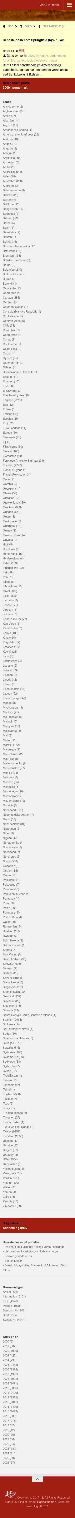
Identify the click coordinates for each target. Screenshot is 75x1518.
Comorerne (10, 335)
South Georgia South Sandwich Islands (28, 1015)
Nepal (7, 819)
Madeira (8, 712)
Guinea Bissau (12, 535)
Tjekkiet (8, 1099)
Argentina (9, 157)
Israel (7, 591)
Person (8, 1306)
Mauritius (9, 758)
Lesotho (8, 665)
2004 (6, 1360)
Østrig (7, 870)
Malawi (7, 721)
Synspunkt (10, 1319)
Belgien (8, 218)
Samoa (8, 949)
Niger (6, 833)
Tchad (7, 1089)
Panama (8, 889)
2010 (6, 1388)
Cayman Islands (13, 307)
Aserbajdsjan (11, 171)
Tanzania (9, 1085)
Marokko (9, 744)
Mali (6, 735)
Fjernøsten (10, 456)
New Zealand (11, 824)
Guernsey (9, 526)
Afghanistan (10, 111)
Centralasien (11, 316)
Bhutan (7, 237)
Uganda (8, 1140)
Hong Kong (10, 553)
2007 (6, 1374)
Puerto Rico (10, 917)
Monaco (8, 782)
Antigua (8, 153)
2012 (6, 1397)
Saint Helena (11, 940)
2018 (6, 1425)
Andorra (8, 139)
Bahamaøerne (12, 190)
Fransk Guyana (13, 470)
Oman (7, 875)
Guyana (8, 540)
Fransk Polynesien (15, 474)
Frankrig (8, 465)
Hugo (36, 1506)
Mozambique (11, 800)
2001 (6, 1346)
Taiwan (7, 1080)
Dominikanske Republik (18, 372)
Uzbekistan (10, 1164)
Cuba (6, 353)
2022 (6, 1444)
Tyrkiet (7, 1131)
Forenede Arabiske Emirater (21, 460)
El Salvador (10, 390)
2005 (6, 1365)
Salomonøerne (12, 945)
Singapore (9, 987)
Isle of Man (10, 586)
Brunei (7, 265)
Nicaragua (10, 828)
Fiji (5, 442)
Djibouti (8, 367)
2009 (6, 1383)
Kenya (7, 633)
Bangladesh (10, 209)
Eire (6, 386)
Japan (7, 605)
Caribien (8, 302)
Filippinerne (10, 446)
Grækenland (11, 502)
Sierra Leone (11, 982)
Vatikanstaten (12, 1168)
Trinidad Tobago (13, 1113)
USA (10, 26)
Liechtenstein (11, 689)
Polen (7, 908)
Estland (8, 414)
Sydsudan (9, 1066)
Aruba (7, 167)
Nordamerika (11, 842)
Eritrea (7, 409)
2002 (6, 1351)
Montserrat (10, 796)
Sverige (8, 1043)
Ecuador (8, 376)
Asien (7, 176)
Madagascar (11, 707)
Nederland (10, 810)
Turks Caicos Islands (16, 1127)
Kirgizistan (10, 642)
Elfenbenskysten (14, 395)
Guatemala (10, 521)
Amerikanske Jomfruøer (18, 134)
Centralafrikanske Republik (20, 311)
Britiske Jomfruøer (15, 260)
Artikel (7, 1292)
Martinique (10, 749)
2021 (6, 1439)
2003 (6, 1355)
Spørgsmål (10, 1310)
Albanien (8, 120)
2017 (6, 1420)
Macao (7, 703)
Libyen (7, 684)
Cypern (8, 358)
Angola (7, 144)
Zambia (8, 1201)
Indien (7, 563)
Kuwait (7, 651)
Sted (6, 1315)
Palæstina (9, 884)
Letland (8, 670)
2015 (6, 1411)
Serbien (8, 973)
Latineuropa (10, 661)
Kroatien (8, 647)
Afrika (7, 116)
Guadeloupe (11, 512)
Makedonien (11, 717)
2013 (6, 1402)
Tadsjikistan (10, 1075)
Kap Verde (10, 623)
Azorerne (9, 185)
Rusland (8, 931)
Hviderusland (11, 558)
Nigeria (7, 838)
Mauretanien (11, 754)
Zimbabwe (10, 1206)
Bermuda (9, 232)
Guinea (8, 530)
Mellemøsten (11, 768)
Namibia (8, 805)
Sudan (7, 1033)
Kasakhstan (11, 628)
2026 (6, 1462)
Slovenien (9, 1005)
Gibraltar (8, 498)
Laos (6, 656)
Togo (6, 1103)
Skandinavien (12, 991)
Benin (7, 227)
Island (7, 581)
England (8, 400)
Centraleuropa (12, 321)
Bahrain (8, 195)
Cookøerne (10, 344)
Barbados (9, 213)
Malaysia (9, 726)
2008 (6, 1378)
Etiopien (8, 418)
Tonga (7, 1108)
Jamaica (8, 600)
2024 (6, 1453)
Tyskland (9, 1136)
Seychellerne (11, 977)
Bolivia (7, 241)
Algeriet (8, 125)
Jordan (7, 614)
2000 (6, 1341)
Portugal (8, 912)
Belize (7, 223)
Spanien (8, 1019)
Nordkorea (10, 856)
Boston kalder (13, 1260)
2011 (6, 1392)
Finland (8, 451)
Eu (5, 423)
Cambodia (10, 288)
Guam (7, 516)
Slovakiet (9, 1001)
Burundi (8, 283)
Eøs (6, 404)
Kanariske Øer (12, 619)
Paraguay (9, 898)
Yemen (7, 1192)
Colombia (9, 330)
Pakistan (9, 880)
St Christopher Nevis (16, 1029)
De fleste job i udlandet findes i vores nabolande (34, 1246)
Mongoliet (9, 786)
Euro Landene (12, 428)
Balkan (7, 199)
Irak (5, 572)
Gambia (8, 484)
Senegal (8, 968)
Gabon (7, 479)
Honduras (9, 549)
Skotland (9, 996)
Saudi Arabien (12, 959)
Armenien (9, 162)
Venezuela (10, 1173)
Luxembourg (11, 698)
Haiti (6, 544)
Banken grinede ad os (18, 1256)
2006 (6, 1369)
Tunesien (9, 1117)
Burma (7, 279)
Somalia (8, 1010)
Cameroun (10, 293)
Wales (7, 1187)
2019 (6, 1430)
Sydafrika (9, 1052)
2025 (6, 1458)
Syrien (7, 1071)
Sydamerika (11, 1057)
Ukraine (8, 1145)
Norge (7, 861)
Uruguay (8, 1154)
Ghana (7, 493)
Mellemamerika (13, 763)
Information (10, 1296)
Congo (7, 339)
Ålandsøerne (11, 106)
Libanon (8, 675)
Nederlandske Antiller (16, 814)
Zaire (6, 1196)
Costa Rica (10, 348)
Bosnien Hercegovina (17, 246)
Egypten (8, 381)
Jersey (7, 609)
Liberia (7, 679)
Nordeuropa (10, 847)
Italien (7, 595)
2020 (6, 1434)
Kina (6, 637)
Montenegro (11, 791)
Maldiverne (10, 731)
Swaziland (10, 1047)
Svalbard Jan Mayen (16, 1038)
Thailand (8, 1094)
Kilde (6, 1301)
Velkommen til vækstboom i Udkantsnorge (31, 1251)
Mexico (8, 772)
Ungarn (8, 1150)
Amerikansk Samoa (16, 130)
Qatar (7, 922)
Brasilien (8, 255)
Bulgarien (9, 269)
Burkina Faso (11, 274)
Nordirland (10, 852)
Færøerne (9, 437)
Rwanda (8, 936)
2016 (6, 1416)
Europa (8, 432)
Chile (6, 325)
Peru (6, 903)
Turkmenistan (12, 1122)
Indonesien (10, 567)
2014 (6, 1406)
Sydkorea (9, 1061)
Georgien (9, 488)
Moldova (8, 777)
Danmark (9, 362)
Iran (5, 577)
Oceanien (9, 866)
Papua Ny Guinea (14, 894)
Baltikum (9, 204)
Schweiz (8, 963)
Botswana (9, 251)
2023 (6, 1448)
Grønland (9, 507)
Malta (7, 740)
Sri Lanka (9, 1024)
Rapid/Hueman (46, 1502)
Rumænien (10, 926)
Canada (8, 297)
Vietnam (8, 1182)
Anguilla (8, 148)
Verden (7, 1178)
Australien (9, 181)
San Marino (10, 954)
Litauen (8, 693)
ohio (28, 26)
